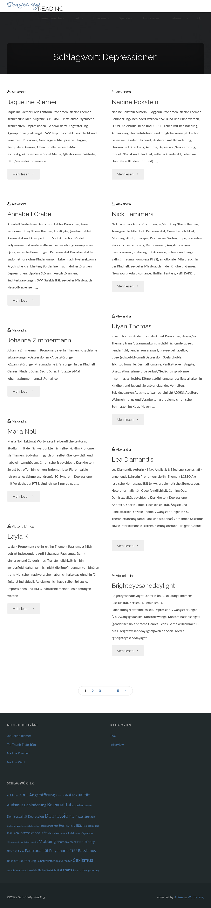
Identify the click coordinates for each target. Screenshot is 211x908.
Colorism (88, 806)
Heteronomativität (49, 826)
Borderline (77, 805)
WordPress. (196, 897)
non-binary (86, 842)
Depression (36, 816)
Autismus (15, 805)
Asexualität (79, 795)
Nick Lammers (132, 214)
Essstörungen (86, 816)
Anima (178, 897)
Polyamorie (59, 851)
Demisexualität (17, 816)
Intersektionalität (33, 833)
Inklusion (13, 833)
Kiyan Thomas (131, 326)
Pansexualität (36, 851)
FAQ (113, 736)
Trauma (77, 870)
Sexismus (83, 860)
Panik (21, 851)
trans (67, 870)
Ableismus (13, 795)
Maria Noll (21, 431)
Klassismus (59, 833)
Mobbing (47, 841)
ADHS (23, 795)
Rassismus (87, 851)
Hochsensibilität (70, 825)
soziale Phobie (37, 870)
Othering (12, 851)
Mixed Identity (31, 842)
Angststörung (42, 795)
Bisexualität (59, 805)
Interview (117, 745)
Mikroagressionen (15, 842)
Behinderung (35, 805)
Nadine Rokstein (135, 102)
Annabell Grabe (29, 214)
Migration (87, 833)
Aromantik (62, 795)
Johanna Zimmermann (39, 340)
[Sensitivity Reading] (35, 6)
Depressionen (61, 816)
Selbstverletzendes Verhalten (54, 861)
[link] (199, 19)
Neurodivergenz (66, 842)
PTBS (73, 851)
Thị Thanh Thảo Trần (21, 745)
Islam (50, 833)
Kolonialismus (73, 833)
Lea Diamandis (132, 459)
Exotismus (11, 826)
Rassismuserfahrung (21, 861)
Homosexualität (91, 826)
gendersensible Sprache (28, 826)
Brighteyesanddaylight (143, 585)
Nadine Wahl (16, 762)
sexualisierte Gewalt (17, 870)
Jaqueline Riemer (32, 102)
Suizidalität (54, 870)
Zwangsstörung (90, 870)
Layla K (17, 536)
